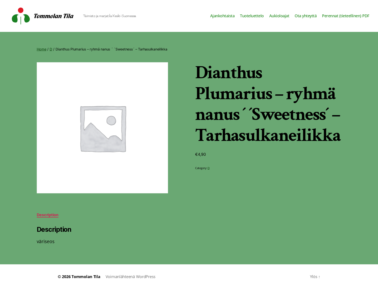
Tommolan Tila (86, 276)
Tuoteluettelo (252, 16)
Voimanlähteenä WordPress (131, 276)
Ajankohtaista (222, 16)
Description (47, 215)
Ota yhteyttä (306, 16)
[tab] (47, 215)
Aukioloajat (279, 16)
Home (41, 49)
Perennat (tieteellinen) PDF (345, 16)
